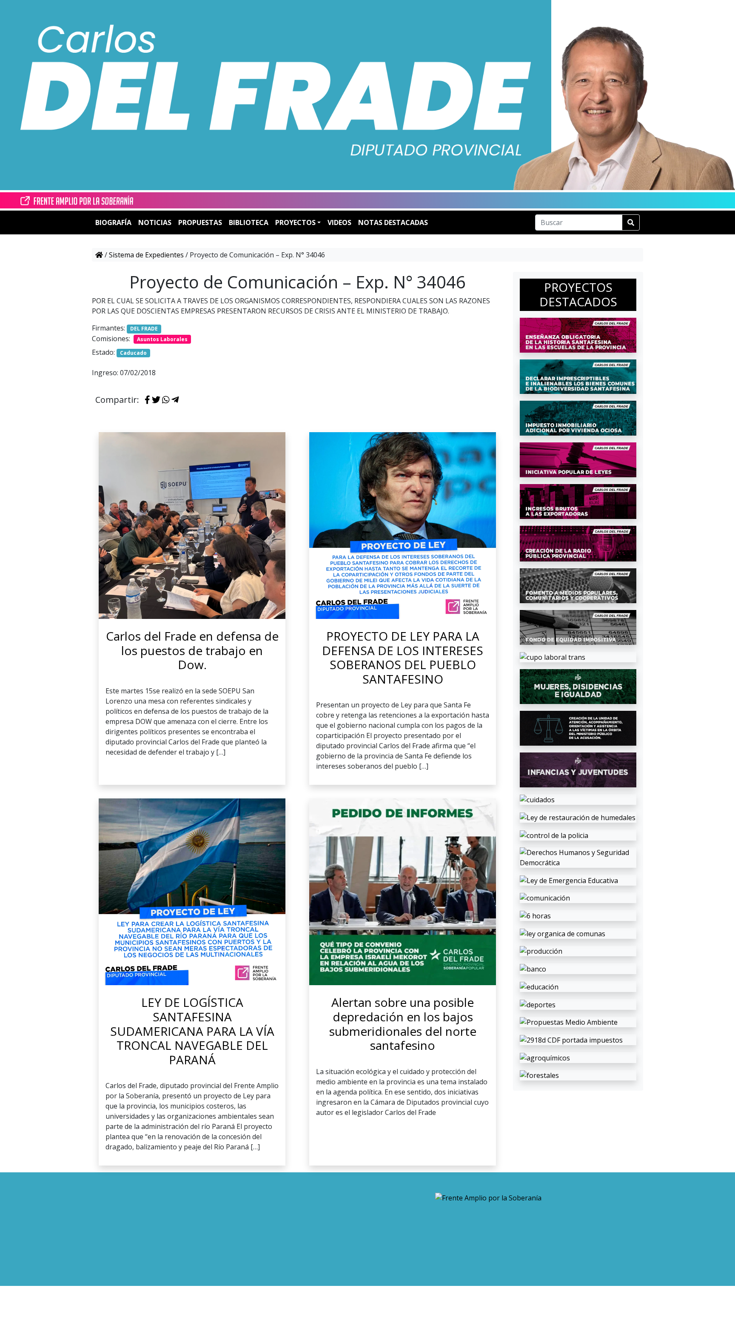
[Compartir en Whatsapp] (166, 400)
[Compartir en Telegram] (175, 400)
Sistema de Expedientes (146, 254)
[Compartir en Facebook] (147, 400)
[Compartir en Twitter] (156, 400)
